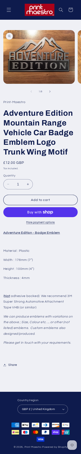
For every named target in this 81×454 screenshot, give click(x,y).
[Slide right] (49, 91)
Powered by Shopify (54, 447)
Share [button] (12, 364)
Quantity (9, 175)
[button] (9, 10)
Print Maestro (33, 447)
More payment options (40, 222)
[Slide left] (31, 91)
